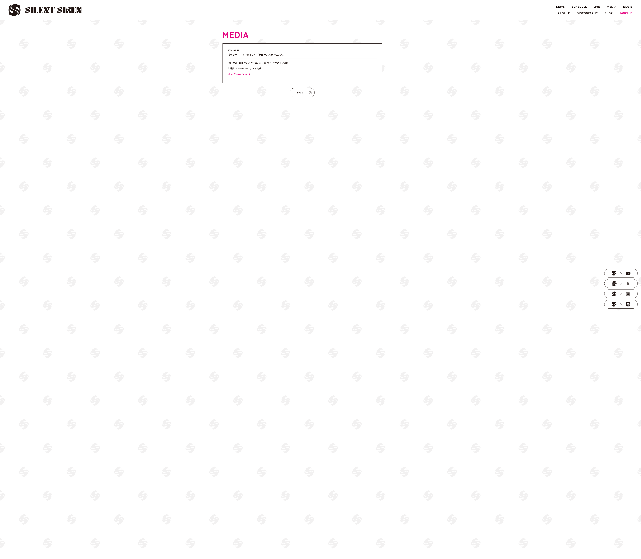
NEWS (560, 6)
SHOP (608, 13)
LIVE (597, 6)
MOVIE (628, 6)
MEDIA (611, 6)
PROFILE (564, 13)
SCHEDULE (579, 6)
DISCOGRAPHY (587, 13)
